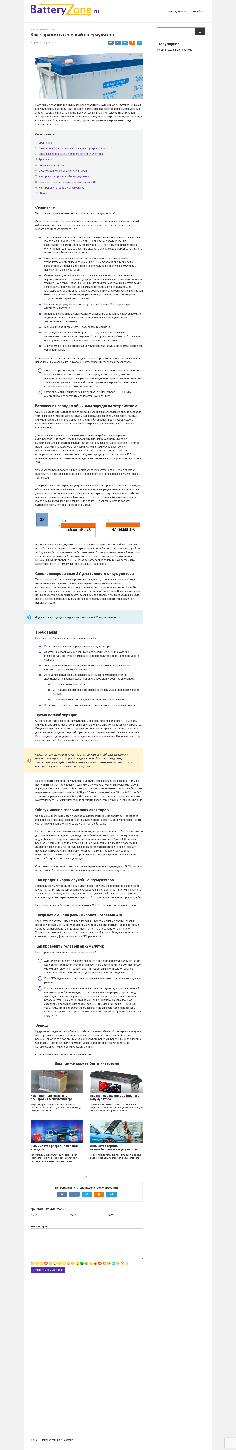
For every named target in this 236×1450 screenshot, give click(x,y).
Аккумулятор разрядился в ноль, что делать (55, 1147)
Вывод (44, 193)
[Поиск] (200, 31)
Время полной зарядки (52, 165)
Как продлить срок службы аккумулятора (64, 176)
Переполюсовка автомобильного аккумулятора (114, 1097)
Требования (46, 159)
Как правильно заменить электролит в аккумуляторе (52, 1097)
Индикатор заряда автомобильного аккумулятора (113, 1147)
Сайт (110, 1214)
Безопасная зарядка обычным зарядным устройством (72, 148)
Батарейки (197, 11)
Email (72, 1214)
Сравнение (45, 142)
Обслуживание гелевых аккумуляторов (63, 170)
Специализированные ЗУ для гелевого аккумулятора (71, 153)
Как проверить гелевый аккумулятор (61, 187)
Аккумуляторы (177, 11)
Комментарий (39, 1226)
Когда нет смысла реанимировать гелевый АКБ (68, 182)
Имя (34, 1214)
